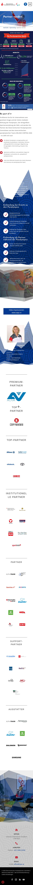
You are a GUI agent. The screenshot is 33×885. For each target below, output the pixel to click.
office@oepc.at (19, 864)
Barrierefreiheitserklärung (22, 872)
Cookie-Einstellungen (7, 874)
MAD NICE (10, 872)
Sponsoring (13, 27)
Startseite (5, 27)
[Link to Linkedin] (20, 880)
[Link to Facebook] (12, 880)
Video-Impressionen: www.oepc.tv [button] (16, 311)
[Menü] (30, 4)
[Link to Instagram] (16, 880)
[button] (25, 4)
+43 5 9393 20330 (19, 850)
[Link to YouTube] (24, 880)
